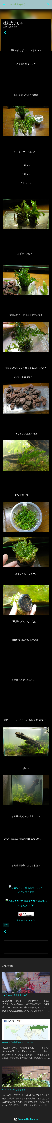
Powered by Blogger (27, 1119)
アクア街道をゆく (17, 4)
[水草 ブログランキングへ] (26, 915)
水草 (6, 925)
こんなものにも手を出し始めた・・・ (18, 995)
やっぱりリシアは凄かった (13, 1089)
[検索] (48, 4)
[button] (5, 33)
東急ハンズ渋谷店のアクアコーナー (17, 1042)
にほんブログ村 (26, 892)
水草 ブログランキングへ (26, 920)
